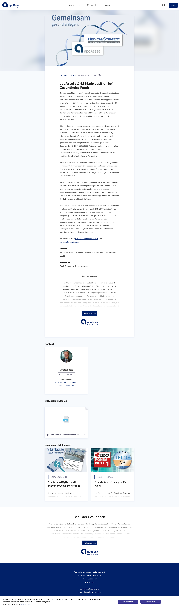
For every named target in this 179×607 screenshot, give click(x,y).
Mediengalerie (93, 5)
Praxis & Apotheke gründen (89, 592)
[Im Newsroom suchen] (163, 5)
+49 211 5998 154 (66, 385)
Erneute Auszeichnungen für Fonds (110, 484)
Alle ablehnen (128, 602)
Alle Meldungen (75, 5)
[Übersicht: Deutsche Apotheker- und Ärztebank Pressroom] (10, 5)
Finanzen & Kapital (72, 266)
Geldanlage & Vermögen (89, 589)
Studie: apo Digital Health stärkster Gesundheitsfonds (64, 484)
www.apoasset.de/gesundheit (86, 238)
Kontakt (107, 5)
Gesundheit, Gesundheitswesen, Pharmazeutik (77, 252)
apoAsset (84, 266)
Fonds (62, 266)
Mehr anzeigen (89, 313)
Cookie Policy (25, 604)
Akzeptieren (150, 602)
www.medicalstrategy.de (69, 242)
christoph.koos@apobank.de (66, 382)
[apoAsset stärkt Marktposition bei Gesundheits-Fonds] (66, 419)
